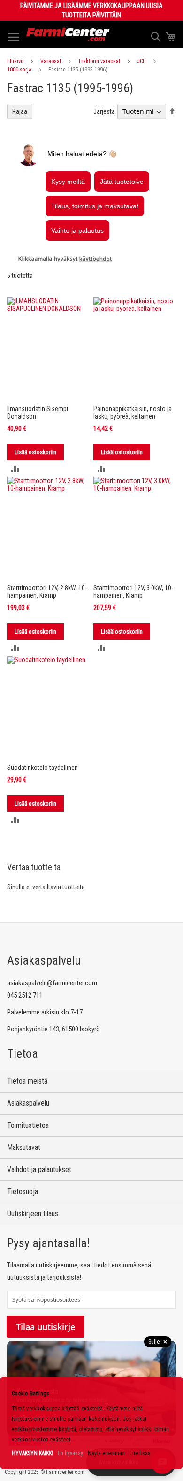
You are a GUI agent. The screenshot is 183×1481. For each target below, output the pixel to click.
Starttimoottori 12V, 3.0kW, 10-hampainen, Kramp (133, 591)
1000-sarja (19, 69)
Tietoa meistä (27, 1081)
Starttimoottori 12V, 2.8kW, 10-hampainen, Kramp (47, 591)
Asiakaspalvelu (28, 1103)
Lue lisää (140, 1453)
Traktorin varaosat (99, 61)
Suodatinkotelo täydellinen (42, 767)
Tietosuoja (22, 1191)
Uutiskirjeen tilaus (32, 1213)
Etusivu (15, 61)
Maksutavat (23, 1147)
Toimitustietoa (28, 1125)
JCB (141, 61)
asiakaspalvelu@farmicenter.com (52, 983)
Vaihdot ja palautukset (39, 1169)
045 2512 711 (25, 995)
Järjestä (104, 111)
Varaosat (50, 61)
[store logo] (68, 34)
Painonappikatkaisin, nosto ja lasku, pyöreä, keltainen (132, 412)
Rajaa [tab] (19, 111)
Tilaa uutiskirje (45, 1326)
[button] (15, 468)
